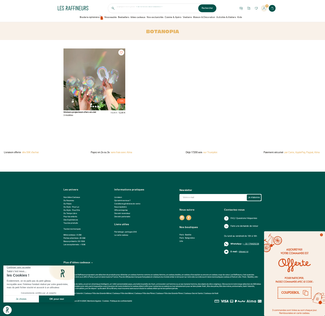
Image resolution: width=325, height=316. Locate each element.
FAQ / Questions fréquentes (244, 218)
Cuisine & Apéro (173, 17)
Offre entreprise (121, 210)
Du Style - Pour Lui (71, 207)
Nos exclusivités (155, 17)
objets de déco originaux (211, 284)
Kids (239, 17)
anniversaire (237, 286)
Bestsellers (123, 17)
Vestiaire (187, 17)
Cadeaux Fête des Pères (144, 293)
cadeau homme (136, 275)
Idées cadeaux (138, 17)
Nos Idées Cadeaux (71, 197)
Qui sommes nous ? (122, 201)
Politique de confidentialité (121, 301)
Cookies (105, 301)
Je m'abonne (254, 198)
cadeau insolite (174, 275)
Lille (181, 241)
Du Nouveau (68, 201)
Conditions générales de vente (127, 204)
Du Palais (67, 204)
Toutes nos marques (72, 229)
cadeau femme (159, 275)
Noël (204, 286)
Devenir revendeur (122, 214)
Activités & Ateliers (226, 17)
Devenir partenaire (122, 217)
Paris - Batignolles (187, 238)
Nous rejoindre (120, 207)
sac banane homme (189, 284)
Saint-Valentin (248, 286)
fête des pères (213, 286)
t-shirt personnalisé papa (122, 284)
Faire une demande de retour (244, 226)
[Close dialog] (321, 234)
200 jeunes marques (133, 277)
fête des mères (225, 286)
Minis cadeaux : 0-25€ (72, 235)
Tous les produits (70, 223)
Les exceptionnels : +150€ (74, 245)
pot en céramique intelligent (97, 284)
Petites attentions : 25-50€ (74, 238)
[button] (294, 293)
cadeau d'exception (192, 275)
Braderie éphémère (90, 17)
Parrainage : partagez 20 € (125, 232)
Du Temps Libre (70, 214)
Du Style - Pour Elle (71, 210)
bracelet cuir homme (167, 284)
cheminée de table (75, 284)
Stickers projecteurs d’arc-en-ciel (79, 112)
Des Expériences (70, 220)
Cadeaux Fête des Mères (123, 293)
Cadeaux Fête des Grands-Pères (169, 293)
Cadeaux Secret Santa (193, 293)
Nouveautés (110, 17)
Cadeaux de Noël (211, 293)
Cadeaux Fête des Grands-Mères (97, 293)
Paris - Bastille (185, 235)
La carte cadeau (121, 235)
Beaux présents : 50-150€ (74, 241)
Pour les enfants (70, 217)
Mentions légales (94, 301)
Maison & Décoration (204, 17)
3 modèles (68, 115)
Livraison (118, 197)
